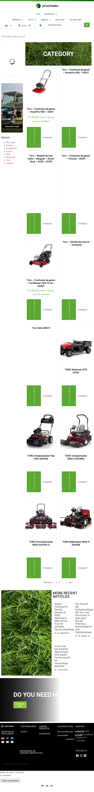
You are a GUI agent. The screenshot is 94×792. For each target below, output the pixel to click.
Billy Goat (10, 142)
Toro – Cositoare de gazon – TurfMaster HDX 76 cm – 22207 (41, 283)
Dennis (9, 145)
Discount (60, 20)
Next (71, 582)
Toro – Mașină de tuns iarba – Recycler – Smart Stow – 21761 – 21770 (41, 158)
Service (44, 20)
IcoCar (9, 151)
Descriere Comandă (61, 734)
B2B (38, 14)
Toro (8, 160)
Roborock (10, 157)
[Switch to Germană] (42, 785)
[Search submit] (87, 25)
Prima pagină (6, 36)
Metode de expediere (70, 735)
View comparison (10, 781)
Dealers (24, 732)
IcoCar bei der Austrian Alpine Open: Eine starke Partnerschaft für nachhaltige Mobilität (62, 656)
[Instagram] (81, 755)
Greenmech (11, 148)
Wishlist (47, 734)
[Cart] (40, 25)
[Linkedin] (85, 755)
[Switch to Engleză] (47, 785)
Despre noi (49, 14)
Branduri (17, 20)
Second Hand (75, 20)
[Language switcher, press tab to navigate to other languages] (8, 25)
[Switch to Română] (51, 785)
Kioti (8, 154)
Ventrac (9, 163)
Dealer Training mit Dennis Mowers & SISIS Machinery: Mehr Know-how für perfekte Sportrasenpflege (64, 616)
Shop (31, 20)
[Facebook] (77, 755)
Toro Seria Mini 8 (41, 328)
